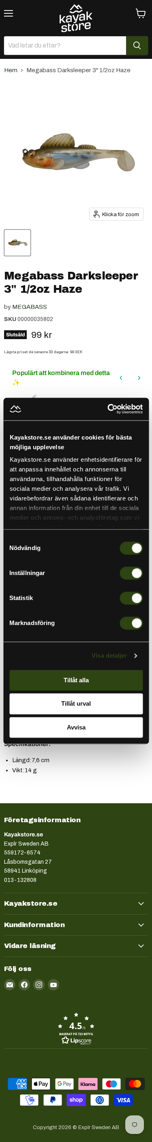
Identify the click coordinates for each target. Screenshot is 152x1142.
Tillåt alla (76, 680)
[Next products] (139, 377)
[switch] (131, 573)
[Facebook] (24, 984)
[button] (76, 1028)
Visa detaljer (109, 655)
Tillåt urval (76, 703)
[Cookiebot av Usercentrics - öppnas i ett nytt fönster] (108, 409)
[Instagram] (39, 984)
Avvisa (76, 727)
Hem (10, 70)
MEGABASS (29, 307)
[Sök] (137, 45)
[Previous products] (121, 377)
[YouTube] (53, 984)
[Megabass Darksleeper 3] (17, 243)
